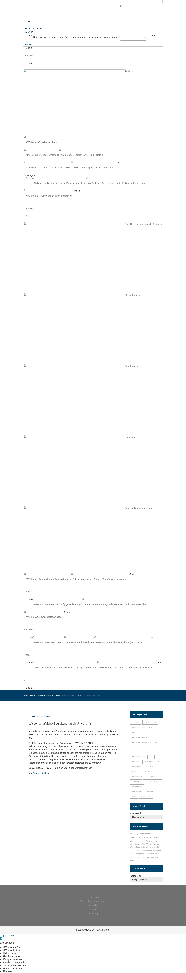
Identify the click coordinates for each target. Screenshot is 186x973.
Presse (93, 909)
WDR (134, 796)
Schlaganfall (138, 776)
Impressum (93, 897)
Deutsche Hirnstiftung (142, 737)
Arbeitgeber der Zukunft (143, 727)
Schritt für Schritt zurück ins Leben (144, 837)
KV (152, 757)
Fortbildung (137, 752)
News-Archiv (136, 813)
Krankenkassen (139, 757)
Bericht (135, 732)
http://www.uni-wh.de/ (39, 773)
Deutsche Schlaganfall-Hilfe (144, 742)
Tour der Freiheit (152, 781)
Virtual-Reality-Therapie (142, 791)
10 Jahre (135, 722)
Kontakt (93, 905)
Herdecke (152, 752)
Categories (135, 876)
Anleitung (93, 913)
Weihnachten (146, 796)
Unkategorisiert (46, 695)
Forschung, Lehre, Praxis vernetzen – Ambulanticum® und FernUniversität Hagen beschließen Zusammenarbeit (145, 844)
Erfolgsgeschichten (141, 747)
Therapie (136, 781)
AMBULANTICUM (31, 695)
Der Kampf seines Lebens (140, 834)
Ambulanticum (150, 722)
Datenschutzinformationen (93, 901)
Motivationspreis (151, 762)
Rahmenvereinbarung (141, 771)
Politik (152, 766)
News (57, 695)
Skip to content (7, 935)
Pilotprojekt (138, 766)
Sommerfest (154, 776)
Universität (137, 786)
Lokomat (135, 762)
